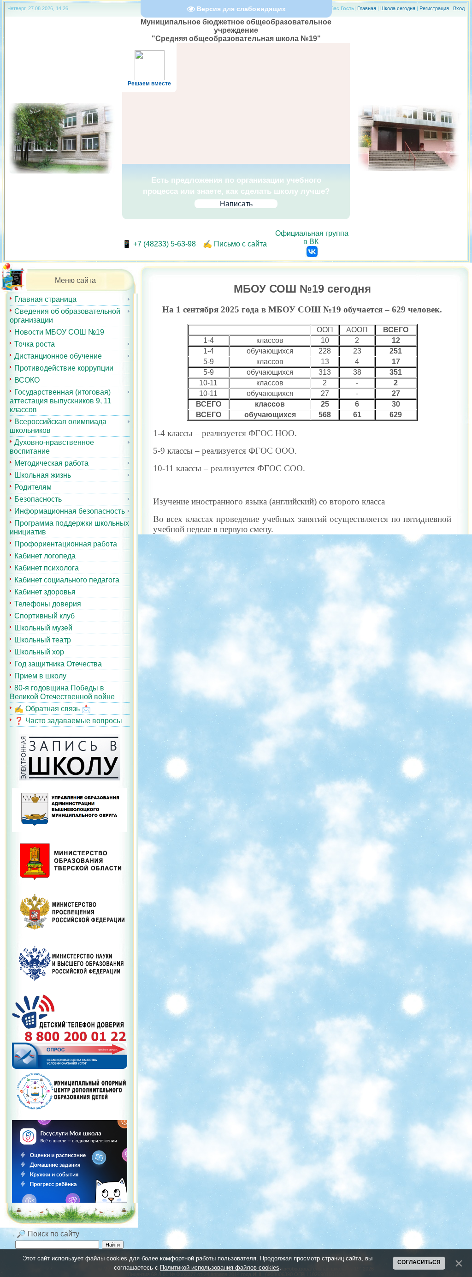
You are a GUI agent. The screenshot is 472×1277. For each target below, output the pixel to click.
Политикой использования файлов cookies (219, 1267)
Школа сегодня (397, 8)
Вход (459, 8)
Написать (236, 204)
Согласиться (419, 1262)
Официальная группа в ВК (311, 237)
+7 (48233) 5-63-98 (164, 244)
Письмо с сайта (240, 244)
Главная (366, 8)
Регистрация (434, 8)
